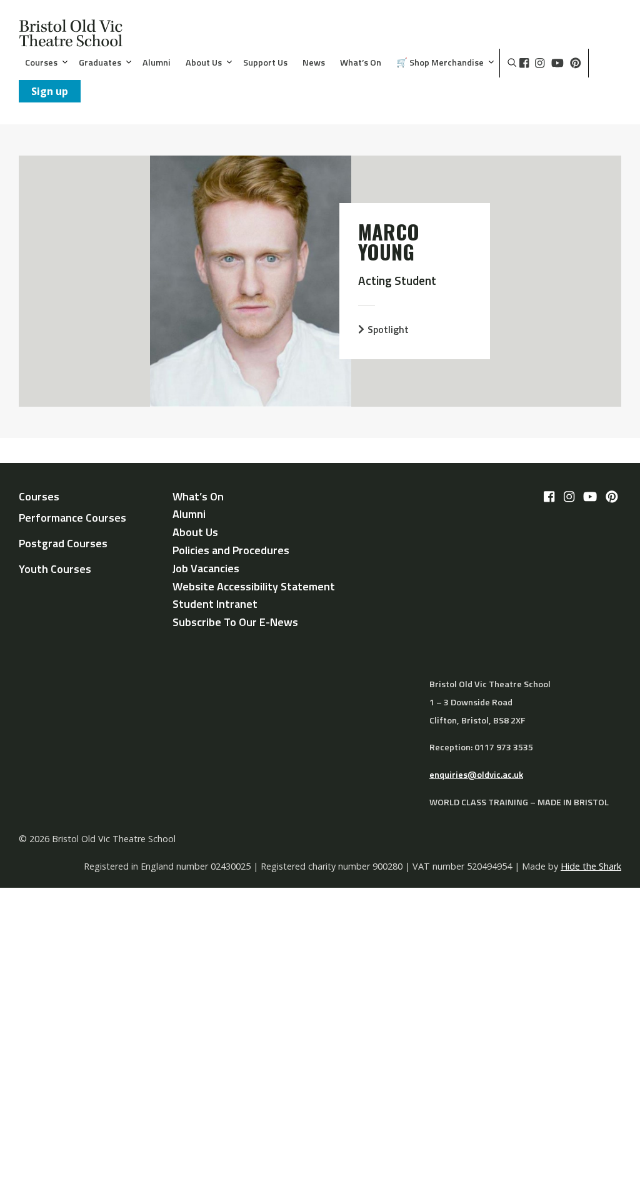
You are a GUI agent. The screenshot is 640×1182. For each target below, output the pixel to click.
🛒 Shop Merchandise (440, 63)
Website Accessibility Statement (253, 586)
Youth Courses (55, 568)
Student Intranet (215, 603)
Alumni (156, 63)
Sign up (49, 91)
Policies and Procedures (230, 550)
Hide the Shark (591, 866)
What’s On (360, 63)
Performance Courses (72, 517)
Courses (41, 63)
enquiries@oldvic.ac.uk (476, 775)
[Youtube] (557, 63)
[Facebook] (524, 63)
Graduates (100, 63)
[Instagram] (539, 63)
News (313, 63)
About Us (204, 63)
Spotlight (388, 329)
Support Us (265, 63)
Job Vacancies (205, 568)
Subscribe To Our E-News (235, 621)
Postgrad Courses (63, 543)
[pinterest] (575, 63)
